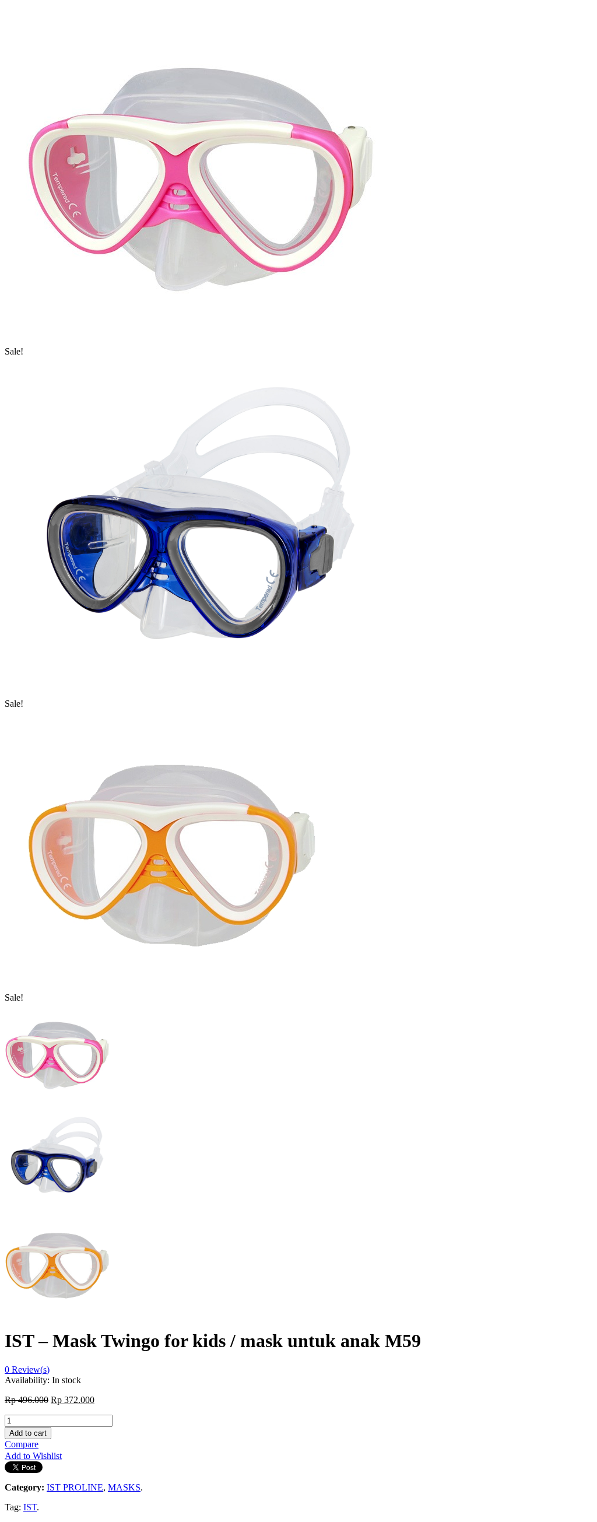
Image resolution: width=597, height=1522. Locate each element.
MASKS (124, 1487)
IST (30, 1507)
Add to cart (28, 1433)
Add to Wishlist (33, 1456)
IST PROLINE (75, 1487)
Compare (21, 1444)
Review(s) (27, 1369)
